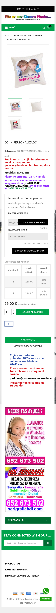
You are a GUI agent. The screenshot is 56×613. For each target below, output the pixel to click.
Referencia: (10, 151)
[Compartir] (9, 323)
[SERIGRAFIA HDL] (25, 488)
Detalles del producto (28, 346)
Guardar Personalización (30, 250)
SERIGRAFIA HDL (16, 520)
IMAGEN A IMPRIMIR (18, 213)
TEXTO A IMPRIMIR (17, 229)
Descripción (28, 340)
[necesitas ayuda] (25, 435)
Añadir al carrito (33, 312)
